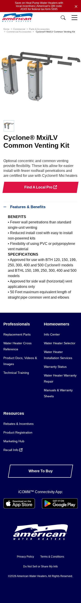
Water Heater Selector (59, 343)
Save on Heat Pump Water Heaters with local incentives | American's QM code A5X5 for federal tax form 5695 (39, 6)
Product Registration (17, 432)
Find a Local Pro (38, 187)
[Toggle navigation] (75, 17)
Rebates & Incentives (18, 424)
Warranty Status (55, 366)
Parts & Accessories (39, 29)
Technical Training (16, 372)
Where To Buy (41, 471)
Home (6, 29)
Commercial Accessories (19, 31)
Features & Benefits (27, 207)
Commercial (19, 29)
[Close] (76, 6)
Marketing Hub (13, 441)
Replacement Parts (17, 334)
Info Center (52, 334)
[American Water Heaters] (18, 17)
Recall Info (11, 450)
